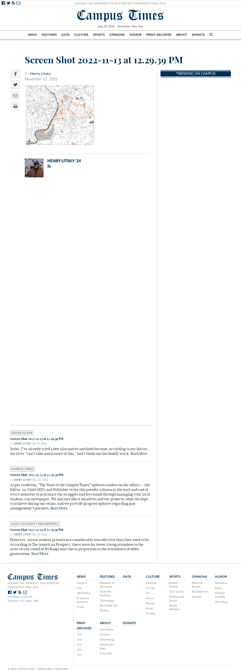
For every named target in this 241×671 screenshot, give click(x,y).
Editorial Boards (197, 585)
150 (79, 639)
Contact (105, 634)
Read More (139, 454)
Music (149, 608)
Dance (150, 598)
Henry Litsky (40, 74)
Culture (81, 35)
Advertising (107, 639)
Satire (218, 588)
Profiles (104, 610)
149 (79, 634)
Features (49, 35)
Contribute (106, 629)
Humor (135, 35)
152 (79, 649)
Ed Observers (200, 591)
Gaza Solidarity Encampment (35, 524)
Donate (198, 35)
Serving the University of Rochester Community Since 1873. (121, 3)
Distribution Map (107, 646)
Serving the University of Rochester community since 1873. (33, 585)
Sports (99, 35)
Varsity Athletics (174, 607)
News (32, 35)
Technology (107, 600)
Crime (80, 607)
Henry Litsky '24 (64, 161)
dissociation (22, 433)
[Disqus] (80, 242)
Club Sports (176, 591)
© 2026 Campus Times (21, 669)
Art (148, 593)
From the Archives (105, 593)
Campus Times (120, 15)
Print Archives (158, 35)
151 (79, 644)
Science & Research (83, 600)
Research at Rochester (107, 585)
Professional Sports (176, 598)
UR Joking (221, 602)
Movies (150, 603)
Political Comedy (220, 595)
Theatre (150, 613)
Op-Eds (196, 596)
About (181, 35)
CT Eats (150, 588)
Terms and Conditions (52, 669)
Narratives (221, 583)
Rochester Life (108, 605)
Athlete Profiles (173, 585)
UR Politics (83, 593)
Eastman (151, 583)
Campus (82, 583)
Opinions (117, 35)
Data (65, 35)
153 (79, 654)
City (79, 588)
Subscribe (106, 653)
